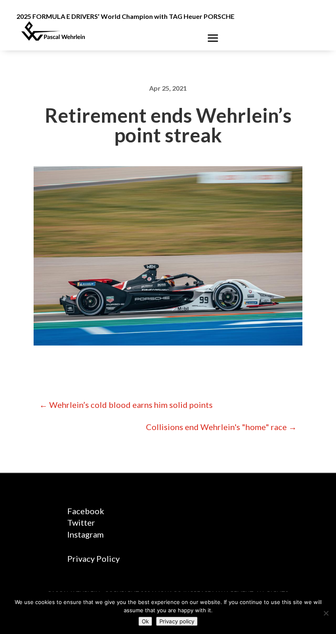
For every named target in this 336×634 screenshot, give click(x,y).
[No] (326, 613)
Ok (145, 621)
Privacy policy (176, 621)
